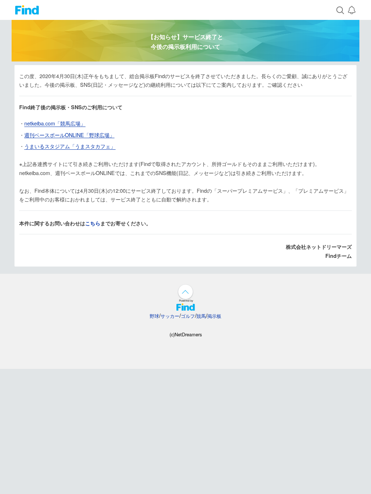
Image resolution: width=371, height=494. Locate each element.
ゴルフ (188, 316)
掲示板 (214, 316)
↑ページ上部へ (185, 292)
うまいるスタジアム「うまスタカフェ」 (70, 146)
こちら (92, 223)
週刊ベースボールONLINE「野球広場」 (69, 135)
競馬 (201, 316)
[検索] (340, 10)
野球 (154, 316)
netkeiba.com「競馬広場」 (55, 123)
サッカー (170, 316)
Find (27, 10)
